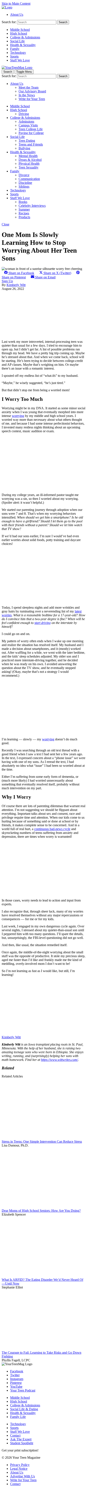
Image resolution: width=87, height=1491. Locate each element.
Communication (29, 179)
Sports (14, 56)
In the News (27, 95)
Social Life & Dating (24, 1409)
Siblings (24, 186)
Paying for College (31, 133)
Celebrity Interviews (32, 205)
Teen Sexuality (28, 167)
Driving (24, 114)
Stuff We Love (20, 60)
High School (18, 33)
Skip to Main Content (16, 3)
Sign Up (7, 281)
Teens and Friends (31, 144)
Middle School (20, 29)
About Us (16, 14)
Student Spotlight (21, 1443)
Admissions (26, 121)
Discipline (25, 182)
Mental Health (28, 156)
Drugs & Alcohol (30, 160)
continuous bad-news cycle (52, 829)
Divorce (24, 175)
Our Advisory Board (32, 91)
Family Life (18, 1417)
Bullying (24, 148)
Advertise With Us (22, 1476)
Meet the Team (28, 87)
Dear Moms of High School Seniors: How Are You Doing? (41, 1210)
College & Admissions (25, 37)
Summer (24, 209)
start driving (42, 623)
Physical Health (29, 163)
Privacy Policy (20, 1465)
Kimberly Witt (16, 285)
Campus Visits (28, 125)
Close (5, 224)
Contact (15, 1435)
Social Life (17, 41)
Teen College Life (31, 129)
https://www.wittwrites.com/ (59, 1060)
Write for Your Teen (32, 99)
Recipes (24, 213)
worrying (18, 416)
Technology (18, 52)
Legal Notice (18, 1468)
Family (14, 49)
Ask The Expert (20, 1439)
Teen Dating (27, 140)
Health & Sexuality (23, 45)
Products (24, 217)
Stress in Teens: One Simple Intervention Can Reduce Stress (42, 1141)
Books (23, 202)
